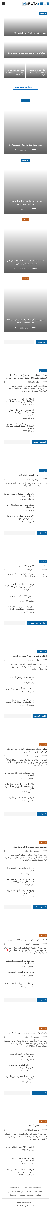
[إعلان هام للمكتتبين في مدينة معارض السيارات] (41, 1068)
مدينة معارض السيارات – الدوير (19, 1191)
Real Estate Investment (32, 1188)
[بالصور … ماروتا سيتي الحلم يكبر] (25, 459)
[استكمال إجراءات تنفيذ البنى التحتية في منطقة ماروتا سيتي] (25, 47)
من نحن (22, 1195)
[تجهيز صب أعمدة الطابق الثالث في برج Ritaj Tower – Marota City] (15, 68)
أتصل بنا (13, 1195)
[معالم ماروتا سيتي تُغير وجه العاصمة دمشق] (41, 1161)
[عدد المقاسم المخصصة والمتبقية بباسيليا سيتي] (41, 964)
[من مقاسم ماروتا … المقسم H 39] (41, 986)
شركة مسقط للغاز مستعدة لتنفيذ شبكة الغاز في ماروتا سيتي (19, 880)
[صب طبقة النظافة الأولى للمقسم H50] (25, 23)
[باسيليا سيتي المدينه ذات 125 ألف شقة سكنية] (41, 508)
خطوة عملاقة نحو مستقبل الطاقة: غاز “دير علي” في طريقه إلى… (37, 72)
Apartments (37, 1191)
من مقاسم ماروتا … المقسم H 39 (19, 983)
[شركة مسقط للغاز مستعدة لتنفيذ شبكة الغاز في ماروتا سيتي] (41, 882)
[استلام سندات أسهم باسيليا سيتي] (41, 691)
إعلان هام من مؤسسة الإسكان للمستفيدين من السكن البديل (21, 608)
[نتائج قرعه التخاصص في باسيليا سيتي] (41, 871)
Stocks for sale (13, 1188)
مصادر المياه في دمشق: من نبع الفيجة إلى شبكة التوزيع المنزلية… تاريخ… (19, 425)
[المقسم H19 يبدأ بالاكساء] (25, 1110)
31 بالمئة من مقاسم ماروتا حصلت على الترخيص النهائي (19, 517)
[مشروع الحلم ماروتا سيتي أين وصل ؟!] (41, 598)
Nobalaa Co (30, 1206)
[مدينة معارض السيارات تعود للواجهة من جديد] (41, 1057)
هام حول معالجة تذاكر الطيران (21, 797)
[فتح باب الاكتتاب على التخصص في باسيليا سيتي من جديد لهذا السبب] (41, 587)
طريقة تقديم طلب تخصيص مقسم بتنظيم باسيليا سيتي (19, 1170)
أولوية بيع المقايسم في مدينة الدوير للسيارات (28, 1033)
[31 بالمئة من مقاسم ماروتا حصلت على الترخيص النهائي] (41, 519)
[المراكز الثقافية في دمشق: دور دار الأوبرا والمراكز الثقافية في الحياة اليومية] (41, 402)
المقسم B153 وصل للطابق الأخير (20, 1147)
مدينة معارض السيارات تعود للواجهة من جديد (22, 1055)
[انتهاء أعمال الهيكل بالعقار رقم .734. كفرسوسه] (25, 924)
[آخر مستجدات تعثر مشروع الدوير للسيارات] (41, 1079)
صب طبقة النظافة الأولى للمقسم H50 (29, 33)
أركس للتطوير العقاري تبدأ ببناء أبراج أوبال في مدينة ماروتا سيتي (20, 701)
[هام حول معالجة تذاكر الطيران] (41, 800)
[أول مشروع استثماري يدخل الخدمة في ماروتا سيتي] (41, 497)
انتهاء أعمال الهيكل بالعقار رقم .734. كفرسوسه (27, 940)
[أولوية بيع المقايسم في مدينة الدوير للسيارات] (25, 1017)
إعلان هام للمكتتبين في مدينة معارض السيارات (21, 1066)
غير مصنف (43, 13)
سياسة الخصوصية (34, 1195)
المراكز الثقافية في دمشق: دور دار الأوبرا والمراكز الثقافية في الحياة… (19, 400)
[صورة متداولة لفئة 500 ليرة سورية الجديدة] (41, 776)
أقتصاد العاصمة (42, 651)
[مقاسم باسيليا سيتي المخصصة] (41, 975)
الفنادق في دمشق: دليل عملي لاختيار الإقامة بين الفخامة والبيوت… (21, 412)
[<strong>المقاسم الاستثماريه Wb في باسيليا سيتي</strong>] (25, 640)
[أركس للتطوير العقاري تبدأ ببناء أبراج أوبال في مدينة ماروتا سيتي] (41, 703)
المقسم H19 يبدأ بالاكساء (36, 1126)
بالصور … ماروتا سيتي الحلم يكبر (33, 475)
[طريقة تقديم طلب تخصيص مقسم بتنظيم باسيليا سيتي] (41, 1172)
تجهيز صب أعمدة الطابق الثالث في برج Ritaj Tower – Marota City (15, 72)
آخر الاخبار (25, 219)
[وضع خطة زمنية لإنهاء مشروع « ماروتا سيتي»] (41, 893)
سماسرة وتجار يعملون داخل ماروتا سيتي (29, 847)
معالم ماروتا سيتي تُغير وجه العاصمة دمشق (22, 1159)
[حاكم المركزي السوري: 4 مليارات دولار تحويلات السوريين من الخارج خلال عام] (41, 787)
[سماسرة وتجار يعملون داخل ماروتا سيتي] (25, 831)
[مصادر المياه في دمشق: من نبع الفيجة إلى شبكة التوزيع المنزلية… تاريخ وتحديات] (41, 426)
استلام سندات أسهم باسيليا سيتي (20, 688)
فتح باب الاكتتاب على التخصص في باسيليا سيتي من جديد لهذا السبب (19, 585)
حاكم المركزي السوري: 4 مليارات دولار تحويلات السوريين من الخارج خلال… (19, 786)
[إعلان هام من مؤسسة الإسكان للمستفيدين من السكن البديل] (41, 610)
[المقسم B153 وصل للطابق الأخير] (41, 1150)
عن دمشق (43, 370)
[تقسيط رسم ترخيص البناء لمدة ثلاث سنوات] (41, 680)
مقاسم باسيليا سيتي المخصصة (21, 972)
